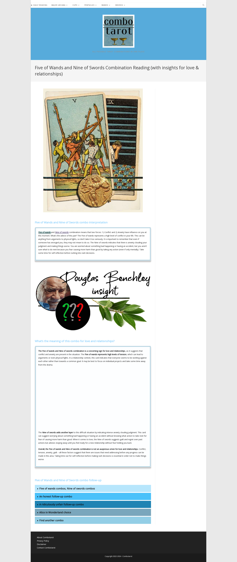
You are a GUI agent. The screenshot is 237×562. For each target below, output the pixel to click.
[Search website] (203, 5)
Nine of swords (62, 232)
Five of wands (44, 232)
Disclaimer (41, 544)
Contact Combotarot (46, 547)
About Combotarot (45, 537)
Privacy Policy (43, 540)
